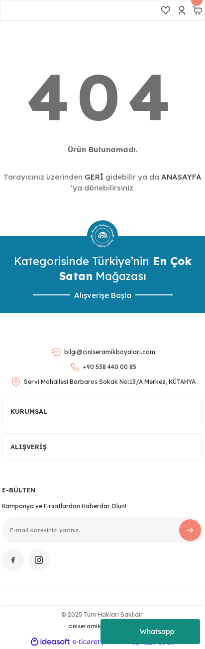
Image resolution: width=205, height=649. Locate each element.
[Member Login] (182, 10)
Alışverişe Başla (102, 295)
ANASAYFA (181, 177)
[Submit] (190, 530)
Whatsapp (157, 631)
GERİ (94, 177)
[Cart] (198, 10)
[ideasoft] (50, 642)
